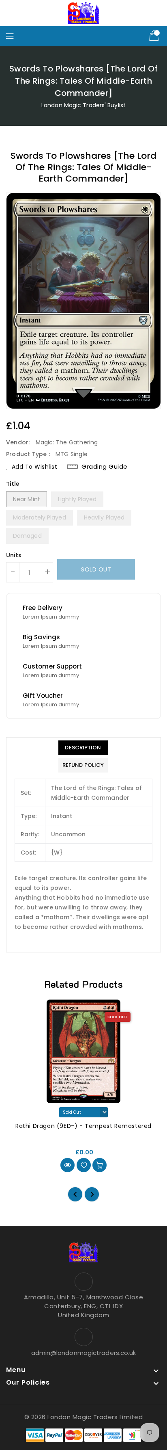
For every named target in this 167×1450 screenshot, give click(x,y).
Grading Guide (104, 467)
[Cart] (155, 36)
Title (13, 484)
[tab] (83, 747)
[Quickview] (67, 1165)
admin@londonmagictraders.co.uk (83, 1352)
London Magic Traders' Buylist (83, 105)
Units (14, 555)
